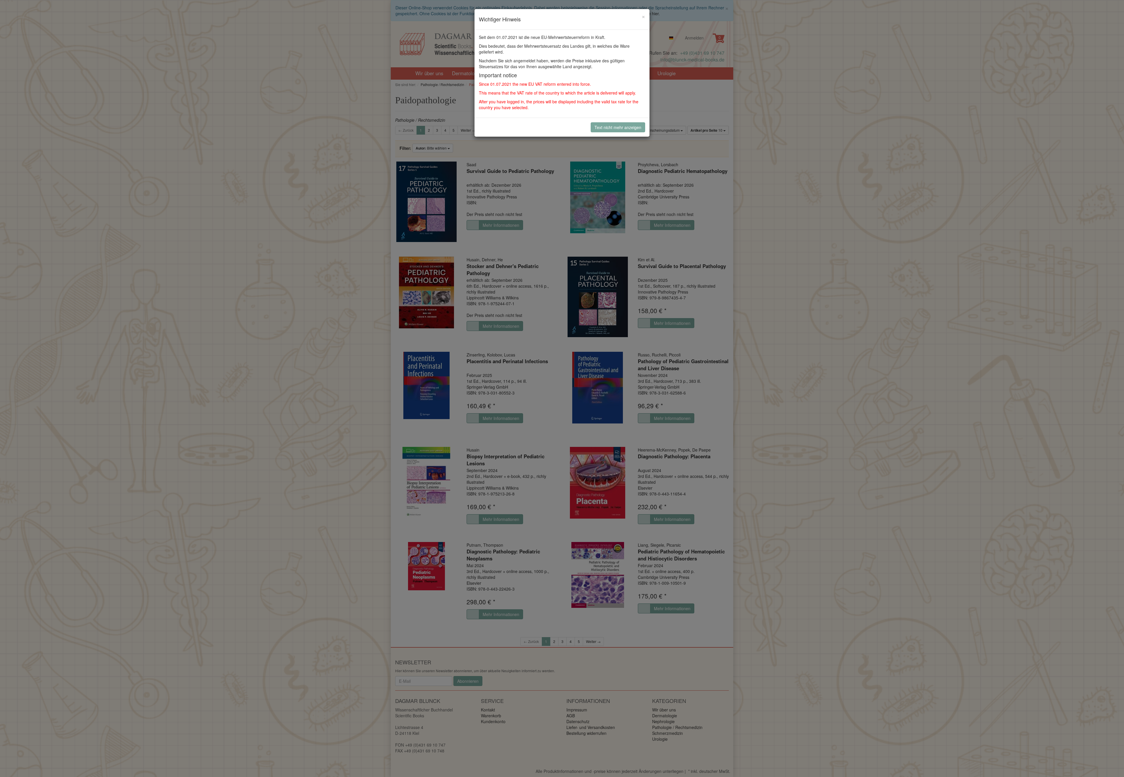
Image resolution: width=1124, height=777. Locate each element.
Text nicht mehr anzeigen (617, 127)
